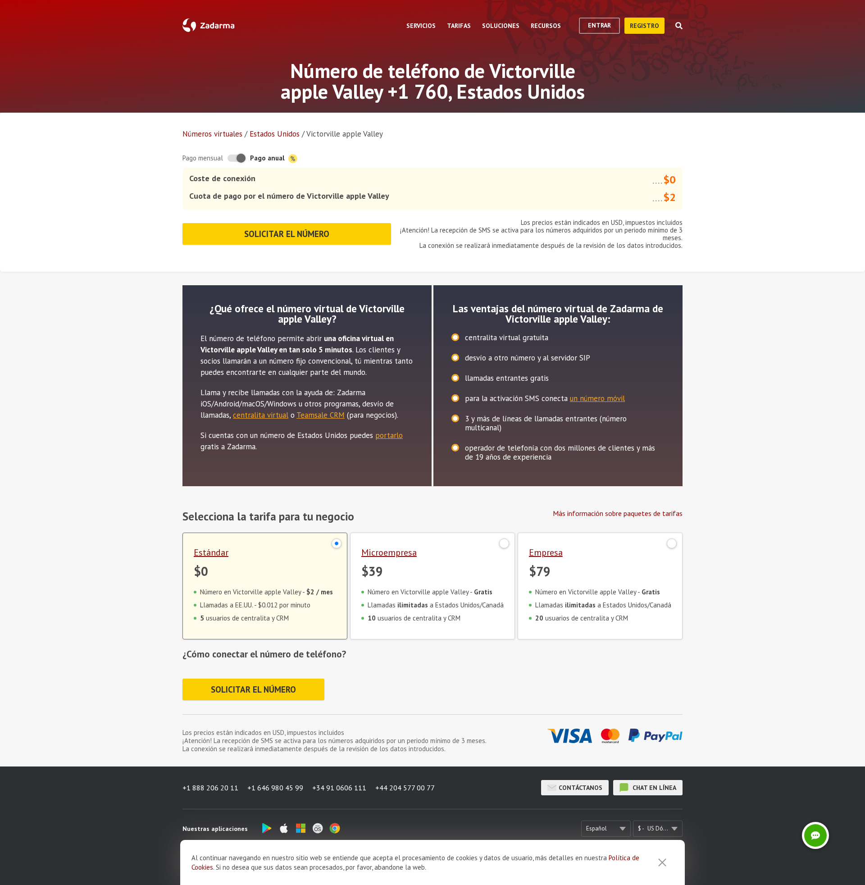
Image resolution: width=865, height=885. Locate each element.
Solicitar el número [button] (286, 233)
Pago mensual (202, 158)
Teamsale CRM (320, 415)
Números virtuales (212, 134)
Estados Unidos (275, 134)
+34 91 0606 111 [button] (339, 787)
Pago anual (268, 158)
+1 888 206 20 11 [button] (210, 787)
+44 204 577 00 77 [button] (405, 787)
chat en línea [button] (653, 788)
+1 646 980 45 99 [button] (275, 787)
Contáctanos (580, 788)
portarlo (389, 435)
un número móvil (597, 398)
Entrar (599, 25)
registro (644, 26)
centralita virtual (260, 415)
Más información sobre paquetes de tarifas (618, 513)
